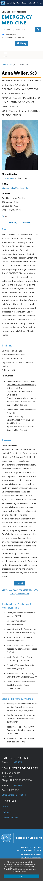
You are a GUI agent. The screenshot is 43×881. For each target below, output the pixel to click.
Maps (18, 3)
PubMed (20, 583)
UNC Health (26, 847)
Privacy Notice (21, 871)
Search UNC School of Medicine (15, 38)
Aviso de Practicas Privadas (31, 858)
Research (26, 222)
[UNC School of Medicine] (21, 838)
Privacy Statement (25, 850)
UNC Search (37, 3)
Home (4, 65)
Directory (10, 65)
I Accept (21, 876)
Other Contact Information (14, 795)
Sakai (5, 806)
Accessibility (10, 3)
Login (38, 850)
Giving (22, 43)
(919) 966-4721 (15, 762)
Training (13, 222)
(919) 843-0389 (8, 178)
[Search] (38, 29)
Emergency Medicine (17, 20)
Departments (27, 3)
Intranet (37, 847)
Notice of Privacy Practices (31, 854)
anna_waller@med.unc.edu (16, 188)
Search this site (10, 34)
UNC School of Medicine (14, 12)
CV (3, 216)
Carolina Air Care (10, 817)
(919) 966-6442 (15, 785)
